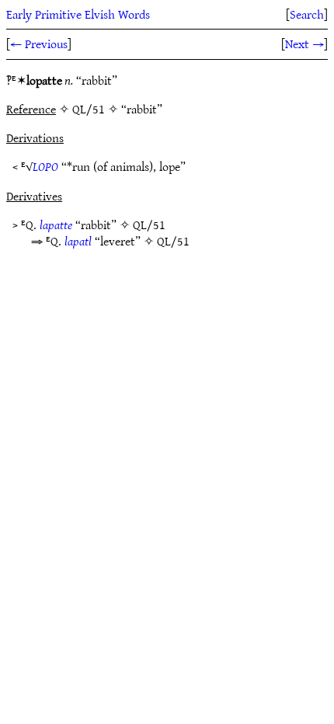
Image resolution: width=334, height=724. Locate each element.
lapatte (56, 224)
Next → (304, 43)
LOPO (45, 166)
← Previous (39, 43)
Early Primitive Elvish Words (78, 14)
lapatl (78, 241)
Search (307, 14)
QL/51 (149, 224)
